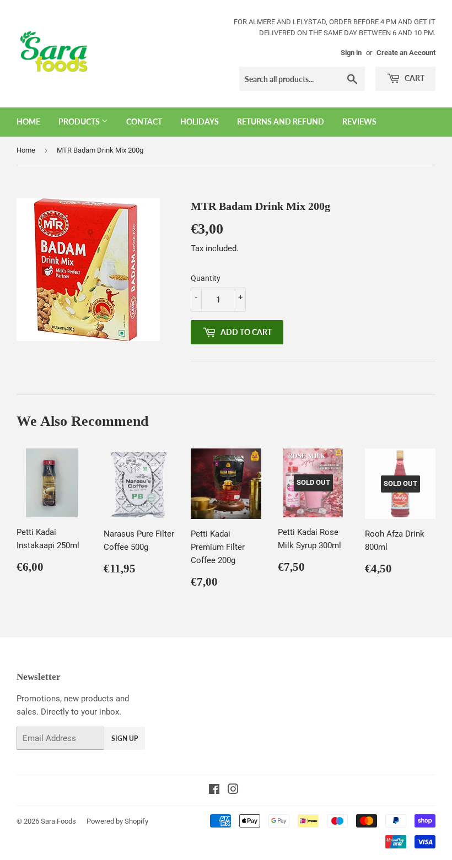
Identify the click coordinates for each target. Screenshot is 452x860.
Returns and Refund (280, 121)
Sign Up (124, 738)
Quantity (205, 278)
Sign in (351, 52)
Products (79, 121)
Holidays (199, 121)
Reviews (359, 121)
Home (28, 121)
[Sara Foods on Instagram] (233, 791)
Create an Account (405, 52)
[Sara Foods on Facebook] (214, 791)
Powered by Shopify (117, 821)
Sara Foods (58, 821)
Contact (144, 121)
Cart (413, 78)
